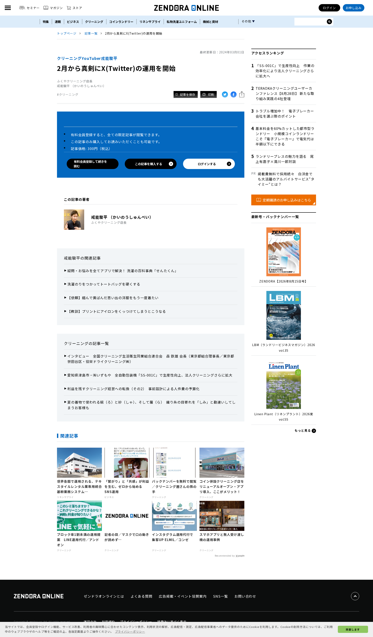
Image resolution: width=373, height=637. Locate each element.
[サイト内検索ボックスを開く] (329, 21)
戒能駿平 (72, 258)
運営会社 (90, 621)
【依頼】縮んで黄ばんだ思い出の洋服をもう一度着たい (113, 297)
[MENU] (8, 8)
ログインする (207, 164)
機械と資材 (210, 21)
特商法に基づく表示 (171, 621)
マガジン (56, 8)
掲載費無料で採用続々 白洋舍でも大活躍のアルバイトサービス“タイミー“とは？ (286, 179)
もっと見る (303, 430)
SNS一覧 (220, 596)
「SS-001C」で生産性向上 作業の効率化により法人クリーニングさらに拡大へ (285, 70)
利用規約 (108, 621)
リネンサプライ (150, 21)
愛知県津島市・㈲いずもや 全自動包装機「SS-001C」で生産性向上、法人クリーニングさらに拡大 (149, 375)
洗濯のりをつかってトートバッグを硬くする (103, 284)
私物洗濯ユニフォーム (182, 21)
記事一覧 (91, 33)
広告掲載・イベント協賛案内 (182, 596)
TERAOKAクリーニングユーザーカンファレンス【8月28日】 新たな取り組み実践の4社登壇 (285, 93)
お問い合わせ (245, 596)
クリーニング (94, 21)
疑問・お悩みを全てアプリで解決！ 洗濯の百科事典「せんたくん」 (122, 270)
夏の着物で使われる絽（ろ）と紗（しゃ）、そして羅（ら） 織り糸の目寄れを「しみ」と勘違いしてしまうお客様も (151, 404)
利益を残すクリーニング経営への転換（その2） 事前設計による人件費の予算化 (133, 388)
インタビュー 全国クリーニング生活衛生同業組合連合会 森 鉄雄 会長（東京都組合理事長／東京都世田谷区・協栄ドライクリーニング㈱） (150, 358)
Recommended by (225, 555)
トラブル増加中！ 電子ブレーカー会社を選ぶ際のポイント (285, 113)
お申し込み (354, 8)
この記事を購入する (148, 164)
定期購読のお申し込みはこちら (287, 200)
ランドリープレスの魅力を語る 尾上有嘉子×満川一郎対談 (285, 159)
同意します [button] (353, 629)
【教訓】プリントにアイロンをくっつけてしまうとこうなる (116, 311)
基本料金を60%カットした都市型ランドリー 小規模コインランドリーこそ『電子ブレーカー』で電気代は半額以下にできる (285, 136)
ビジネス (73, 21)
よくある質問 (142, 596)
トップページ (66, 33)
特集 (46, 21)
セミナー (33, 8)
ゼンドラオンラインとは (104, 596)
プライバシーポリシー (136, 621)
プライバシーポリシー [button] (130, 631)
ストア (77, 8)
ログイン (329, 8)
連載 (58, 21)
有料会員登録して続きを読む (90, 163)
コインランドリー (121, 21)
